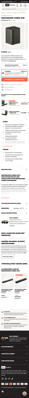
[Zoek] (3, 9)
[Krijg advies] (25, 394)
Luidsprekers (9, 12)
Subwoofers (15, 12)
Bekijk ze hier (13, 61)
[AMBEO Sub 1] (12, 36)
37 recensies (13, 20)
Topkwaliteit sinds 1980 (14, 250)
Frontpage (3, 12)
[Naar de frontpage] (10, 5)
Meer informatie (24, 1)
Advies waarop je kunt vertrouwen (13, 242)
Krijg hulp (12, 225)
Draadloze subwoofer (6, 15)
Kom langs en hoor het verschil (13, 234)
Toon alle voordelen (7, 146)
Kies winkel (17, 66)
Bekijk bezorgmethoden (14, 74)
